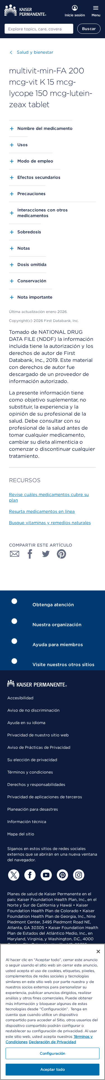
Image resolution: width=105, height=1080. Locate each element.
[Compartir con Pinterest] (61, 554)
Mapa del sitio (20, 834)
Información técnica (26, 821)
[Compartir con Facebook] (30, 554)
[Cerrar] (98, 951)
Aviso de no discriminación (33, 710)
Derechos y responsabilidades (36, 784)
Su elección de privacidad (32, 759)
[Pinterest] (61, 875)
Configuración (53, 1053)
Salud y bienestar (35, 52)
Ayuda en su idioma (26, 722)
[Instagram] (77, 875)
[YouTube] (45, 875)
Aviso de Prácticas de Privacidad (38, 747)
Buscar (89, 28)
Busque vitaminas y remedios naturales (50, 522)
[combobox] (38, 29)
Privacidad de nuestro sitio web (38, 735)
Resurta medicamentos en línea (42, 511)
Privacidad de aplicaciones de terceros (44, 797)
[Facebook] (29, 875)
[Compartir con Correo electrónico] (14, 554)
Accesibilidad (20, 698)
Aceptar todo (52, 1069)
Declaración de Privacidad (52, 1042)
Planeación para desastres (32, 809)
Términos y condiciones (30, 772)
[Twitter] (12, 875)
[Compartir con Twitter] (46, 554)
